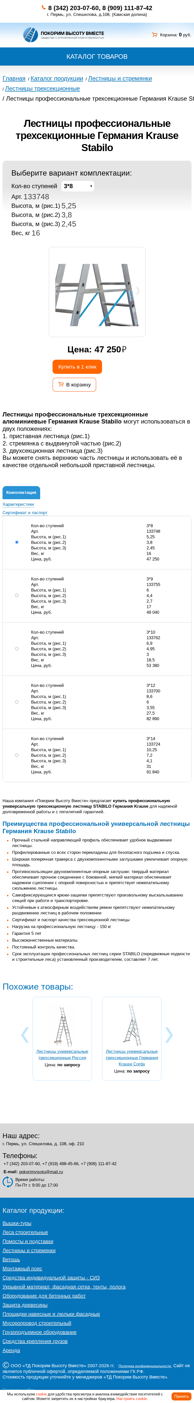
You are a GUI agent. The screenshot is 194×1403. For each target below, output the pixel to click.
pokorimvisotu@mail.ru (41, 1171)
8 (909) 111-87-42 (127, 7)
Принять (181, 1396)
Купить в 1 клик (77, 367)
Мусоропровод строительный (37, 1323)
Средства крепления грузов (35, 1341)
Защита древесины (25, 1305)
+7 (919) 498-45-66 (60, 1163)
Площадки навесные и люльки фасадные (51, 1314)
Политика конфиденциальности (145, 1366)
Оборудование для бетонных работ (44, 1296)
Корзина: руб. (175, 34)
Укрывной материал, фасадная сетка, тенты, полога (64, 1286)
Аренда (11, 1350)
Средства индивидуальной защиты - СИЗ (51, 1277)
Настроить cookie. (132, 1398)
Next (137, 290)
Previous (56, 290)
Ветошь (11, 1259)
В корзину (78, 384)
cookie (41, 1394)
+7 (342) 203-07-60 (22, 1163)
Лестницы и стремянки (29, 1250)
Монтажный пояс (22, 1268)
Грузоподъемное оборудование (40, 1332)
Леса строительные (25, 1232)
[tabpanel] (97, 295)
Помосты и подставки (28, 1241)
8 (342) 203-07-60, (74, 8)
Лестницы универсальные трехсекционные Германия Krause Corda (132, 1058)
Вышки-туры (17, 1223)
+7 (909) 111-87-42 (98, 1163)
